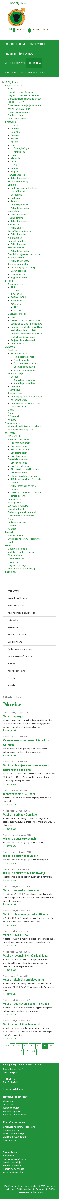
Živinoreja (8, 1101)
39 (12, 1045)
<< (6, 1045)
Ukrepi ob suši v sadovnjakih (21, 855)
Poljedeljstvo (9, 1140)
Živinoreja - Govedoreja (14, 1137)
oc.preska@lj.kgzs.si (38, 29)
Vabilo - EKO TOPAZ (16, 935)
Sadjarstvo (8, 1155)
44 (45, 1045)
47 (27, 1051)
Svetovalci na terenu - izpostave (19, 1127)
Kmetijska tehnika (12, 1165)
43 (38, 1045)
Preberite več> (10, 730)
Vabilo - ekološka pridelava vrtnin (24, 979)
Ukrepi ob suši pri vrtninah (19, 838)
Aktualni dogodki (11, 1111)
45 (51, 1045)
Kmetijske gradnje (12, 1162)
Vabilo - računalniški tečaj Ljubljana (25, 955)
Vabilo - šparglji (13, 716)
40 (19, 1045)
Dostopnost (41, 1189)
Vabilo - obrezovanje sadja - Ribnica (26, 914)
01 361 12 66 (21, 29)
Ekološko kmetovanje (13, 1133)
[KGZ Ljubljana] (18, 3)
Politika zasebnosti (25, 1189)
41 (25, 1045)
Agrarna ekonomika (13, 1172)
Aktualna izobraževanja (15, 1114)
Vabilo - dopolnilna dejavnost (21, 1024)
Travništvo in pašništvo (14, 1159)
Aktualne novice (11, 1108)
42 (32, 1045)
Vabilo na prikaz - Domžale (20, 814)
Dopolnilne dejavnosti (13, 1169)
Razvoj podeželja (11, 1130)
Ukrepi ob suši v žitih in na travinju (24, 873)
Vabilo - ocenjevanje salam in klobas (26, 1003)
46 (21, 1051)
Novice (6, 713)
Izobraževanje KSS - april (19, 793)
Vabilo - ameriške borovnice (21, 890)
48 (33, 1051)
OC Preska (8, 1104)
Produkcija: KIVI (37, 1192)
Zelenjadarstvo (10, 1152)
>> (40, 1051)
